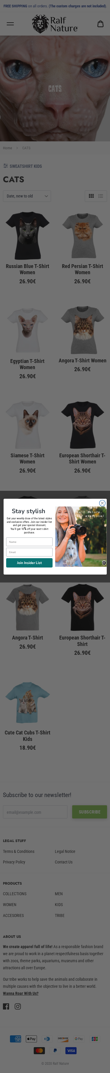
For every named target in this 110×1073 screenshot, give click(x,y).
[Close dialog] (102, 503)
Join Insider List (29, 562)
